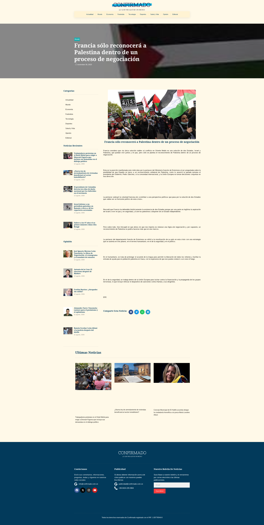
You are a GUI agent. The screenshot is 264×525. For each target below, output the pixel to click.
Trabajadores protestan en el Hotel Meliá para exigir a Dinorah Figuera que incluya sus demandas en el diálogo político (85, 157)
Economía (109, 14)
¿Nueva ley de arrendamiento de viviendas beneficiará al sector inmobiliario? (86, 174)
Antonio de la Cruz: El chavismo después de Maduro (83, 271)
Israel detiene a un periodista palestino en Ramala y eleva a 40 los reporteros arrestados (83, 207)
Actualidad (89, 14)
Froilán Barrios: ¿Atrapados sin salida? (85, 290)
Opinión (165, 14)
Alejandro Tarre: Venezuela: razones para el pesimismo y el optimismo (86, 310)
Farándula (121, 14)
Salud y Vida (154, 14)
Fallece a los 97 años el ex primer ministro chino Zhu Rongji (85, 225)
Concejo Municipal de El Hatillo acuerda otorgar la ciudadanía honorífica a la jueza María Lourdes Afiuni (172, 412)
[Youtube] (94, 490)
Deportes (143, 14)
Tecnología (132, 14)
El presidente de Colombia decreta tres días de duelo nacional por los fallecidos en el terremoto (85, 190)
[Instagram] (88, 490)
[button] (77, 39)
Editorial (175, 14)
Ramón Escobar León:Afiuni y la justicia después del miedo (85, 330)
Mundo (100, 14)
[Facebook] (76, 490)
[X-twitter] (82, 490)
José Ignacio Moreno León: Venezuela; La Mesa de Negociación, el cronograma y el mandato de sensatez (85, 254)
